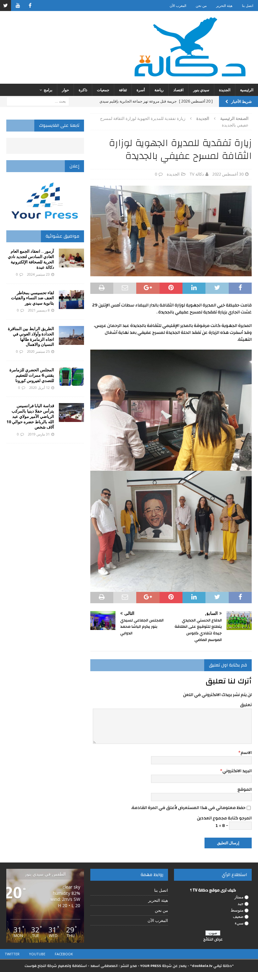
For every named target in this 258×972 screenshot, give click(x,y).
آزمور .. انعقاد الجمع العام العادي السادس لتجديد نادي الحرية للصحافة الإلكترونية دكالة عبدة (31, 259)
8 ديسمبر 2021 (39, 310)
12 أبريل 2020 (39, 387)
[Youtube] (17, 5)
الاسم (246, 753)
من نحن (201, 5)
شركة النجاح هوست (41, 965)
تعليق (246, 705)
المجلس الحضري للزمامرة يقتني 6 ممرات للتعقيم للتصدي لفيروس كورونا (31, 375)
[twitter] (5, 5)
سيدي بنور (201, 90)
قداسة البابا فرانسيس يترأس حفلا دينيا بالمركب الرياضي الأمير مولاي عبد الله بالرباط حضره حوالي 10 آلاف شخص (30, 416)
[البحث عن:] (37, 101)
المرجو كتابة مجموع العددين (224, 818)
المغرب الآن (178, 5)
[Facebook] (30, 5)
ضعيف (238, 916)
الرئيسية (246, 90)
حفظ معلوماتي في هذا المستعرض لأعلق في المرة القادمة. (188, 808)
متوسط (237, 910)
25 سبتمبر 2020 (38, 351)
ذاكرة (83, 90)
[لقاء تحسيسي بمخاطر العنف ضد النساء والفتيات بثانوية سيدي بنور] (71, 299)
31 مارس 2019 (39, 434)
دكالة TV (197, 174)
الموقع (245, 789)
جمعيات (103, 90)
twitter (12, 954)
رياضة (159, 90)
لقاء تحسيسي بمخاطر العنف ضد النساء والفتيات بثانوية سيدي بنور (32, 298)
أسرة (141, 90)
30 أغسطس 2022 (228, 174)
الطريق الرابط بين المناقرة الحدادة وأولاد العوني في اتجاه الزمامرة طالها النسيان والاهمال (31, 336)
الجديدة (224, 90)
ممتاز (239, 897)
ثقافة (123, 90)
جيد (241, 903)
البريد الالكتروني (237, 771)
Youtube (37, 954)
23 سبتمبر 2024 (38, 274)
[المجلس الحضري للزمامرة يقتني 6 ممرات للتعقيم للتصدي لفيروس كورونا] (71, 376)
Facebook (64, 954)
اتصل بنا (247, 5)
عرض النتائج (213, 939)
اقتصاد (178, 90)
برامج (48, 90)
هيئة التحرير (224, 5)
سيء (239, 923)
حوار (65, 90)
